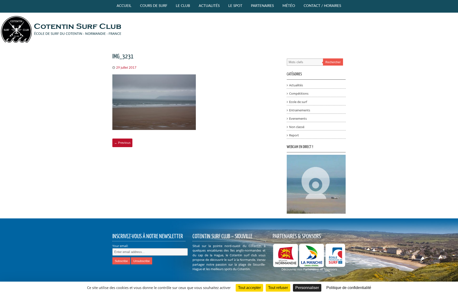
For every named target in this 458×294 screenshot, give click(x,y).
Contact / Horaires (322, 6)
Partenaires (262, 6)
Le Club (183, 6)
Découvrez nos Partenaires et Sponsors (309, 269)
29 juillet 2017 (126, 67)
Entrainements (299, 110)
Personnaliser (307, 288)
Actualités (209, 6)
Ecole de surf (298, 102)
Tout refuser (278, 288)
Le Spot (235, 6)
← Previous (122, 142)
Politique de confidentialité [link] (348, 288)
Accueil (124, 6)
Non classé (296, 127)
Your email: (120, 246)
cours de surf (153, 6)
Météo (288, 6)
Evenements (298, 118)
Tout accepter (249, 288)
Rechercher (333, 62)
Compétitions (298, 93)
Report (294, 135)
